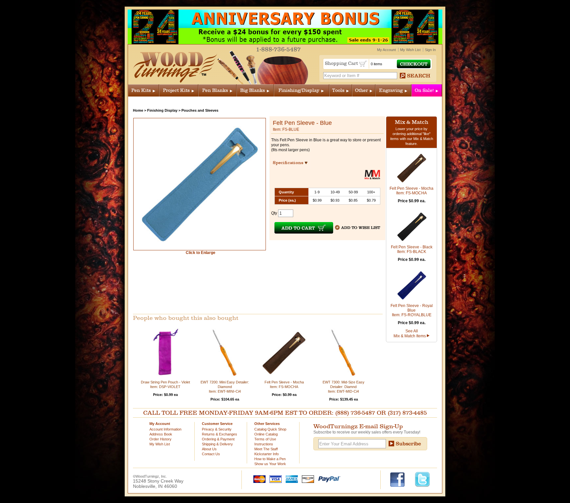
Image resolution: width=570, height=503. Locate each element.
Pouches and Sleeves (199, 110)
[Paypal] (327, 479)
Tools (338, 90)
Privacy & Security (217, 429)
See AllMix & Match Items (410, 333)
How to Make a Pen (270, 459)
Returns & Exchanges (219, 434)
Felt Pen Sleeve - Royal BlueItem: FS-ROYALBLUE (412, 310)
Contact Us (211, 454)
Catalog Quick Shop (270, 429)
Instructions (263, 444)
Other (361, 90)
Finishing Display (162, 110)
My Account (386, 50)
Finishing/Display (298, 90)
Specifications (291, 162)
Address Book (160, 434)
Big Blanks (252, 90)
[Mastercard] (258, 479)
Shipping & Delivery (217, 444)
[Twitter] (422, 479)
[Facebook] (400, 479)
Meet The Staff (266, 449)
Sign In (430, 50)
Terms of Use (265, 439)
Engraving (391, 90)
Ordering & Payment (218, 439)
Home (138, 110)
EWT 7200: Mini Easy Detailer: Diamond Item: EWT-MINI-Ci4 (225, 386)
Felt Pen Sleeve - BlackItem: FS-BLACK (411, 249)
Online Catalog (266, 434)
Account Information (165, 429)
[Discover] (306, 479)
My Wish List (410, 50)
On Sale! (424, 90)
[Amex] (290, 479)
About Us (209, 449)
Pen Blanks (215, 90)
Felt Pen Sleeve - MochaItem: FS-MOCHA (411, 190)
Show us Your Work (270, 464)
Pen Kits (141, 90)
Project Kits (176, 90)
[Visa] (274, 479)
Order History (160, 439)
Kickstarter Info (266, 454)
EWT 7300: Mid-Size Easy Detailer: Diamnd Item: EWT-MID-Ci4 (343, 386)
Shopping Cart (342, 63)
